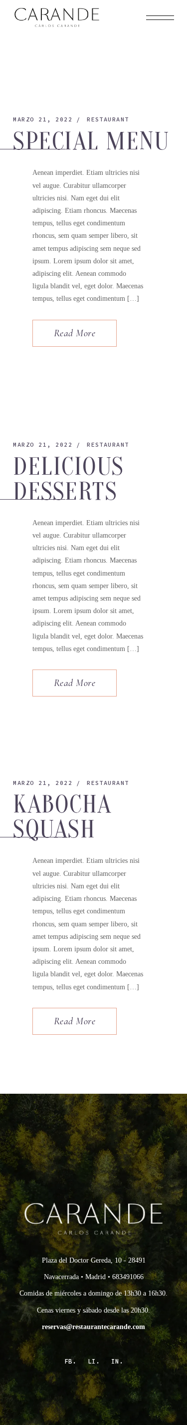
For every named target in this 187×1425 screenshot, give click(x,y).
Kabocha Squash (62, 817)
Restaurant (108, 119)
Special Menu (91, 141)
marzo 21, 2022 (42, 119)
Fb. (70, 1361)
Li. (94, 1361)
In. (117, 1361)
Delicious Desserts (68, 479)
